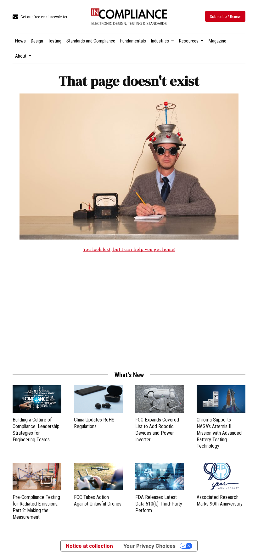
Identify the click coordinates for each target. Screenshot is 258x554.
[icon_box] (40, 17)
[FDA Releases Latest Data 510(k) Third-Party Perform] (159, 476)
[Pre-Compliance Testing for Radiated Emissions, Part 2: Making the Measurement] (37, 476)
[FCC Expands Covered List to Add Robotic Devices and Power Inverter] (159, 399)
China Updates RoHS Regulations (94, 423)
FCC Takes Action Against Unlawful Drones (97, 500)
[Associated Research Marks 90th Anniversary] (221, 476)
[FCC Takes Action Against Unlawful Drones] (98, 476)
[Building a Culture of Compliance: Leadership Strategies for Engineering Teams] (37, 399)
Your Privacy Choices (149, 546)
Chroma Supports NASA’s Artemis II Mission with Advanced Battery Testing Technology (219, 433)
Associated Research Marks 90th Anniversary (220, 500)
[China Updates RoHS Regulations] (98, 399)
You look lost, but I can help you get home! (129, 249)
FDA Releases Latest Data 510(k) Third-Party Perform (158, 503)
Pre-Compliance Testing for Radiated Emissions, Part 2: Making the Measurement (36, 507)
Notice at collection (89, 546)
